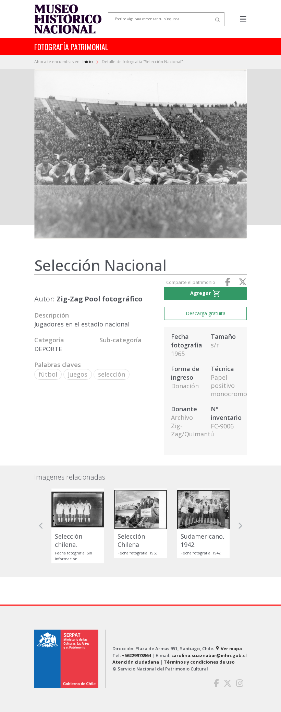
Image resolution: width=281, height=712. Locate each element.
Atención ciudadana (135, 662)
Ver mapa (228, 648)
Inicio (88, 62)
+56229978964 (136, 655)
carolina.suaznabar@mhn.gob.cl (209, 655)
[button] (41, 526)
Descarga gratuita (205, 313)
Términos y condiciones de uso (199, 662)
